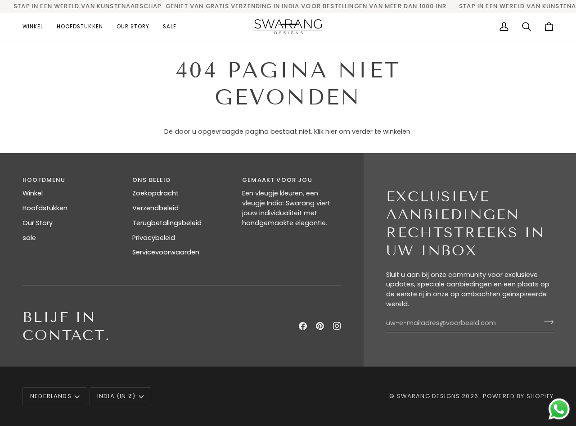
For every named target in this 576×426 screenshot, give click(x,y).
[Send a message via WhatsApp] (559, 409)
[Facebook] (303, 326)
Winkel (32, 193)
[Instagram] (337, 326)
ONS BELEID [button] (151, 180)
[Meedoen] (546, 322)
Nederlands (51, 396)
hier (331, 131)
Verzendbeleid (155, 208)
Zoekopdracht (155, 193)
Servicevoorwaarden (165, 252)
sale (29, 237)
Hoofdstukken (45, 208)
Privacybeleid (153, 237)
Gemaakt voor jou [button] (277, 180)
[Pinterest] (320, 326)
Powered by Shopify (518, 396)
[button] (36, 27)
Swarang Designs (428, 396)
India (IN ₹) (116, 396)
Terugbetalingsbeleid (167, 222)
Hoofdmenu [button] (44, 180)
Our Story (37, 222)
